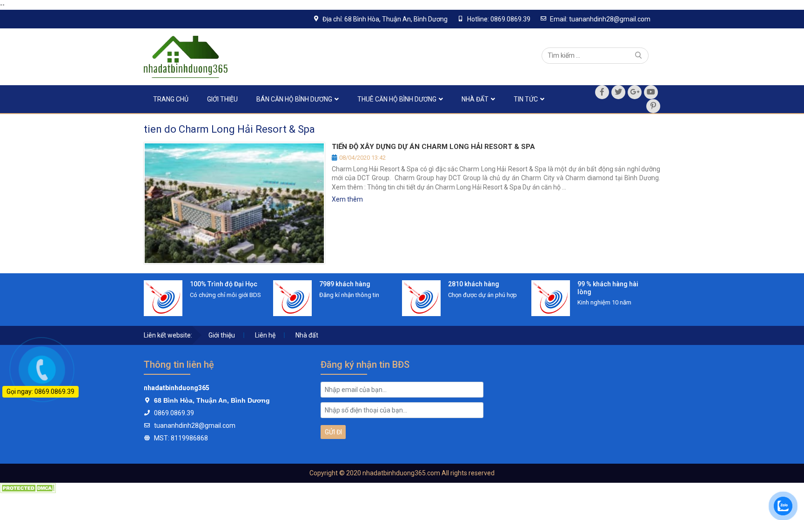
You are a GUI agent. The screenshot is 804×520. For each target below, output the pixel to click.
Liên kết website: (168, 335)
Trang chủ (170, 99)
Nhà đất (475, 99)
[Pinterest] (653, 106)
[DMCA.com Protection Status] (28, 487)
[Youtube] (651, 92)
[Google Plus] (635, 92)
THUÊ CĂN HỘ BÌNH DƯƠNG (396, 99)
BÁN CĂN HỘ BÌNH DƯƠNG (294, 99)
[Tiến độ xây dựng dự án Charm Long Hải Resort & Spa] (234, 203)
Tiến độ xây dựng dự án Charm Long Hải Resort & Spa (433, 146)
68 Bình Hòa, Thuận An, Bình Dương (212, 400)
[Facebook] (602, 92)
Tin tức (526, 99)
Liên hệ (265, 335)
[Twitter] (618, 92)
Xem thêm (347, 199)
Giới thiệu (222, 99)
